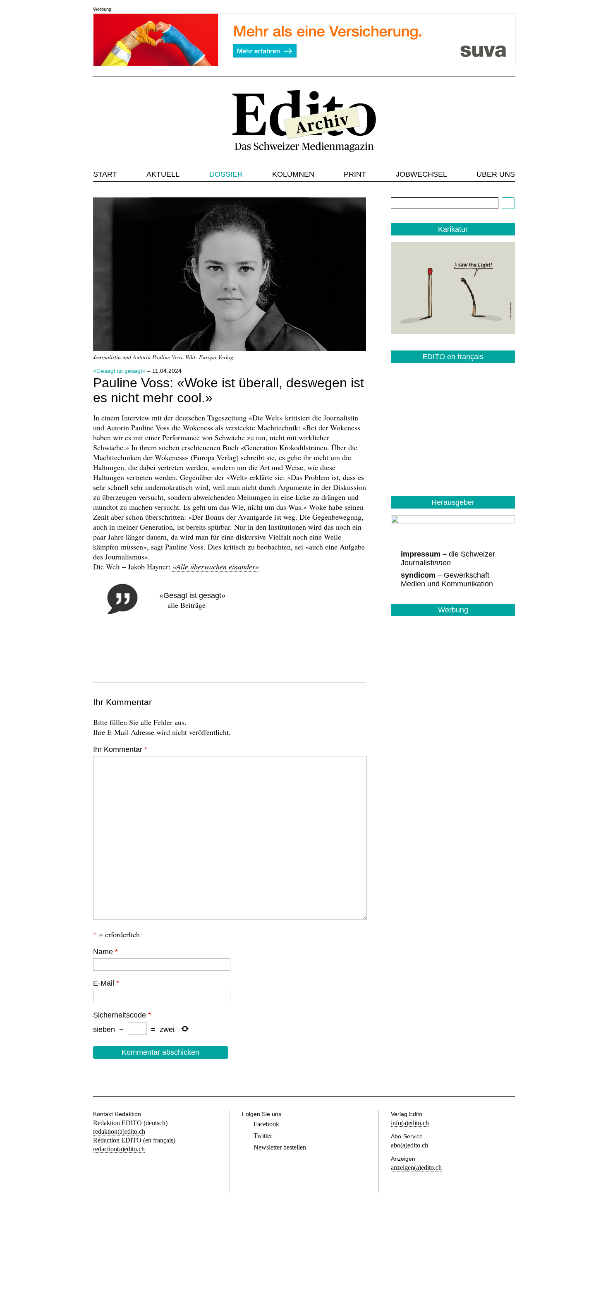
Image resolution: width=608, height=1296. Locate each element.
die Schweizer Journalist (448, 558)
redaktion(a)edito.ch (119, 1131)
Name (105, 952)
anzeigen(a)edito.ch (416, 1167)
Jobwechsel (421, 174)
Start (105, 174)
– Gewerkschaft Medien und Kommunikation (447, 579)
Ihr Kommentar (120, 749)
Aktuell (163, 174)
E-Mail (106, 983)
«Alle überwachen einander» (215, 566)
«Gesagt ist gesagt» (119, 370)
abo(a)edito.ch (409, 1145)
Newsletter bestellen (280, 1147)
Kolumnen (293, 174)
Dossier (226, 174)
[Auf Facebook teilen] (103, 650)
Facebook (266, 1124)
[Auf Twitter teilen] (131, 650)
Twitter (263, 1135)
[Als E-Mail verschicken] (159, 650)
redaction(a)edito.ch (119, 1148)
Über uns (495, 174)
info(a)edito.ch (410, 1122)
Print (355, 174)
